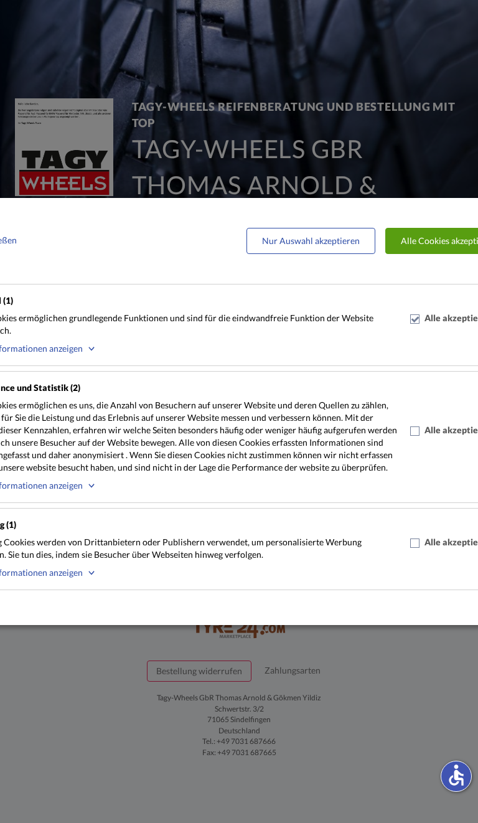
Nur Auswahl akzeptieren (311, 240)
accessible (456, 775)
